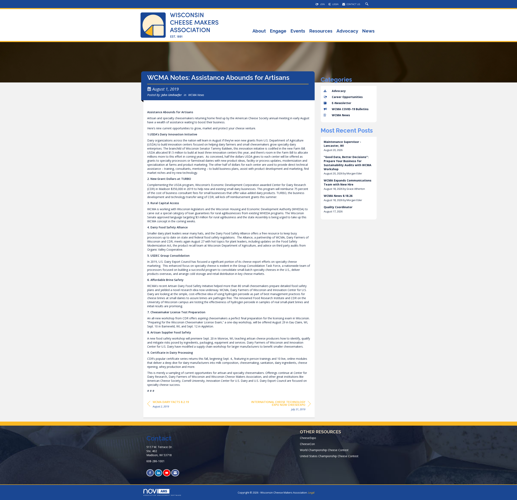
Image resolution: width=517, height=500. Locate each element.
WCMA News (196, 95)
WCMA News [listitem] (341, 115)
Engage (278, 31)
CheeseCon (307, 444)
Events (297, 31)
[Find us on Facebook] (150, 472)
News (368, 31)
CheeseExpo (308, 438)
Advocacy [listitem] (339, 91)
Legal (311, 492)
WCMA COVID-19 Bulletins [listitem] (350, 109)
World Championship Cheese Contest (324, 450)
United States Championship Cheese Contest (329, 456)
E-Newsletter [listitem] (341, 103)
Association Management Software (162, 495)
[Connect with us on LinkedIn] (158, 472)
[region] (280, 406)
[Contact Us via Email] (175, 472)
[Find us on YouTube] (166, 472)
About (259, 31)
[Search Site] (367, 4)
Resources (320, 31)
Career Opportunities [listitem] (347, 97)
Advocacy (347, 31)
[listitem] (349, 146)
